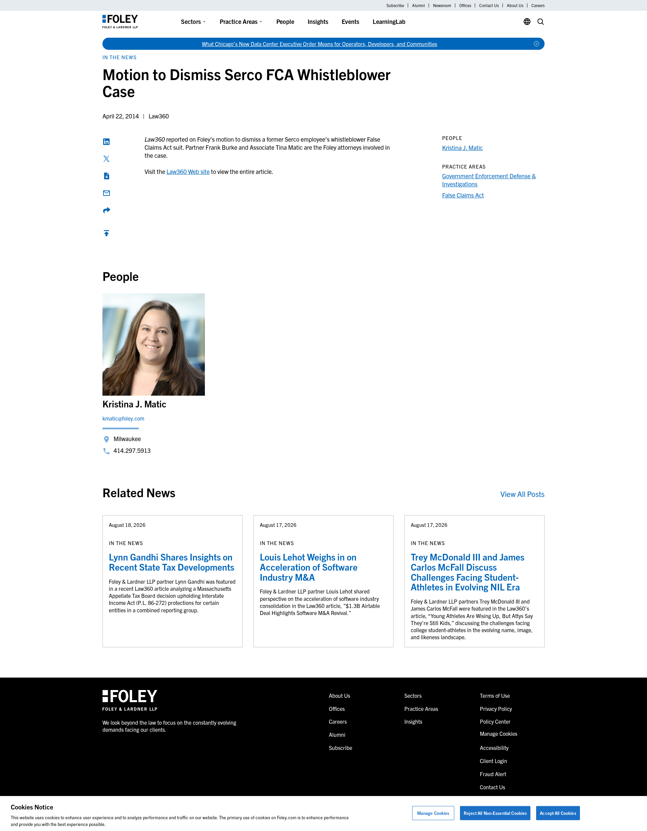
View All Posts (522, 494)
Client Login (493, 760)
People (285, 21)
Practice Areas (238, 21)
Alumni (418, 5)
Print (106, 176)
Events (350, 21)
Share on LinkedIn (106, 142)
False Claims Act (463, 195)
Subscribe (395, 5)
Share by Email (106, 193)
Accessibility (494, 747)
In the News (119, 57)
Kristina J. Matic (462, 147)
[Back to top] (106, 235)
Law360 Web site (188, 171)
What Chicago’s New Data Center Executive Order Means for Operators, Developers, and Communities (319, 43)
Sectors (191, 21)
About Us (515, 5)
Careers (538, 5)
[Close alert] (536, 43)
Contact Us (489, 5)
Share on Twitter (106, 159)
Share (106, 210)
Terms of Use (495, 695)
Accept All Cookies (558, 813)
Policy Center (495, 721)
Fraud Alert (493, 773)
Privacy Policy (496, 708)
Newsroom (442, 5)
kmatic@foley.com (123, 418)
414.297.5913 (132, 450)
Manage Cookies (433, 813)
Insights (318, 21)
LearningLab (389, 21)
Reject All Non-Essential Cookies (495, 813)
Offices (465, 5)
